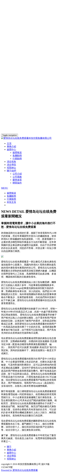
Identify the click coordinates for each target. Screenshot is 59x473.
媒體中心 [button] (11, 149)
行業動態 (17, 158)
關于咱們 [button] (11, 170)
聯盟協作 (17, 183)
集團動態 (17, 155)
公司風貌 (17, 177)
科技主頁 (11, 202)
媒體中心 (11, 453)
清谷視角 (11, 161)
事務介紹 (11, 146)
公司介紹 (17, 173)
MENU (4, 188)
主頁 (9, 143)
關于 (9, 446)
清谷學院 (11, 164)
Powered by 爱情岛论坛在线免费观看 (19, 470)
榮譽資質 (17, 180)
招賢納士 (11, 167)
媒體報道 (17, 152)
